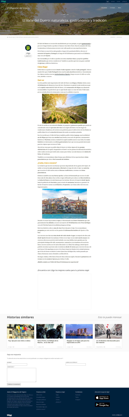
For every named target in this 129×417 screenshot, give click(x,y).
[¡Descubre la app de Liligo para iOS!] (102, 397)
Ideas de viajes (64, 25)
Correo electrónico (71, 362)
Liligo (10, 346)
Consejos (112, 7)
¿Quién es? (28, 56)
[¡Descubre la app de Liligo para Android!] (102, 404)
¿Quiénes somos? (40, 409)
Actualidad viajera (40, 397)
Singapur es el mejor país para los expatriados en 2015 (78, 341)
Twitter (77, 397)
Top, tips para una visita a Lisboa (19, 341)
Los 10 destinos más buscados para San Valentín (108, 341)
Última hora (39, 395)
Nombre (9, 362)
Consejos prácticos (41, 399)
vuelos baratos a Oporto (62, 74)
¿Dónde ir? (58, 402)
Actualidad (104, 7)
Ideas (119, 7)
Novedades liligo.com (41, 407)
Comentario (10, 367)
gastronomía (86, 43)
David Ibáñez (99, 346)
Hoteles (58, 397)
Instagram (77, 399)
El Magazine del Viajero (18, 8)
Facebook (77, 395)
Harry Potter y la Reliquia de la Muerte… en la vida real (47, 341)
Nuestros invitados (41, 404)
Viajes (57, 395)
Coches (58, 399)
